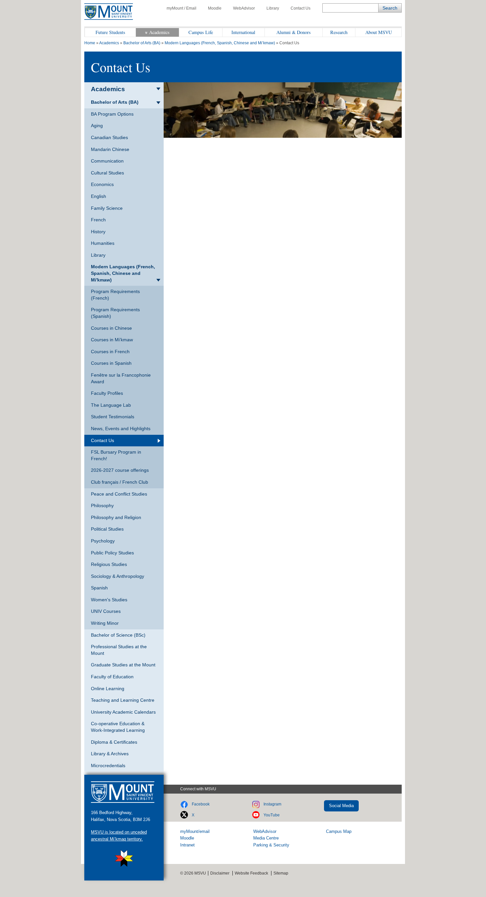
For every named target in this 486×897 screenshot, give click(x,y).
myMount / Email (181, 8)
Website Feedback (251, 873)
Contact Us (300, 8)
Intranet (187, 844)
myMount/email (195, 831)
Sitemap (280, 873)
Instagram (272, 804)
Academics (159, 32)
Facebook (201, 804)
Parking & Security (271, 844)
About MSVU (378, 32)
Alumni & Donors (293, 32)
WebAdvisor (244, 8)
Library (272, 8)
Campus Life (200, 32)
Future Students (110, 32)
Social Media (341, 805)
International (243, 32)
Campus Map (338, 831)
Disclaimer (219, 873)
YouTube (271, 815)
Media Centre (266, 838)
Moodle (215, 8)
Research (338, 32)
